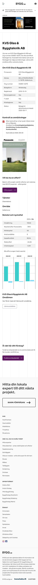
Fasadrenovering (7, 449)
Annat (4, 527)
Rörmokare (5, 475)
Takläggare (5, 466)
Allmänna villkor (7, 534)
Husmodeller (6, 423)
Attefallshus (6, 426)
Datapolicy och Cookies (10, 537)
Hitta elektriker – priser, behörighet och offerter (17, 446)
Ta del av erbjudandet (11, 358)
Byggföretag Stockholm (10, 495)
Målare (4, 462)
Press (4, 521)
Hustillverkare (6, 420)
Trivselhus (5, 430)
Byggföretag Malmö (8, 501)
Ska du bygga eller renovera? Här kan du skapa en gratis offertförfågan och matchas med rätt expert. (19, 10)
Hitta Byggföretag (8, 492)
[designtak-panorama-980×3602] (19, 29)
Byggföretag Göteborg (9, 498)
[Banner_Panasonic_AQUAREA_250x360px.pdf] (14, 171)
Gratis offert (6, 485)
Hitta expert (8, 190)
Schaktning (6, 469)
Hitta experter (6, 442)
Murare (4, 459)
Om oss (4, 517)
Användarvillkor (7, 531)
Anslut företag (6, 488)
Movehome (6, 433)
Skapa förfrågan (16, 402)
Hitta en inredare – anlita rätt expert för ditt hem (17, 456)
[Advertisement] (14, 327)
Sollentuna (6, 210)
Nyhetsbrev (6, 524)
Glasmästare (6, 201)
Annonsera (5, 511)
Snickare (5, 472)
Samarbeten (6, 514)
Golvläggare (6, 452)
